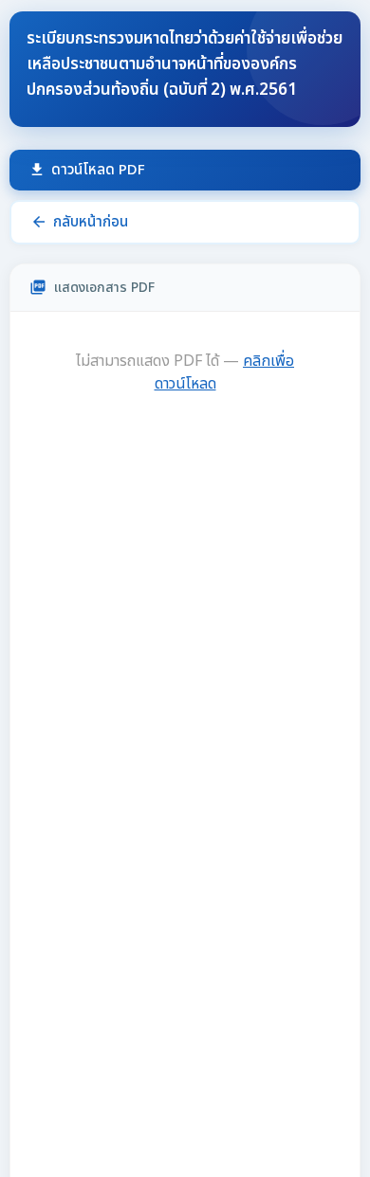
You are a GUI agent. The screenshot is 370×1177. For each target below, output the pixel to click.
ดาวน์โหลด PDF (86, 170)
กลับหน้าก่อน (79, 222)
